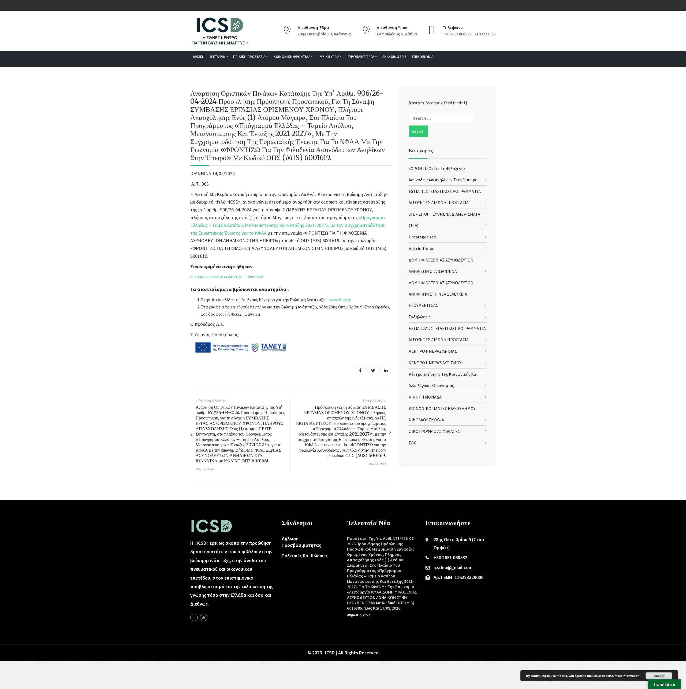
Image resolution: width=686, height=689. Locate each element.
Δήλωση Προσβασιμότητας (301, 542)
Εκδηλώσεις (420, 316)
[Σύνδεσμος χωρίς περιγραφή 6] (194, 617)
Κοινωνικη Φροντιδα (292, 56)
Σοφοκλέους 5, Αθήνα (396, 33)
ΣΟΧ (412, 442)
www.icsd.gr (340, 299)
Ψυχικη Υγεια (329, 56)
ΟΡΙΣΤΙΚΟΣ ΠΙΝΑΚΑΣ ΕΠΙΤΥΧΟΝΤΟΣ (216, 277)
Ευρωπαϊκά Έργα (361, 56)
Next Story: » (374, 400)
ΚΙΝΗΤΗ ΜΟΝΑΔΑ (425, 397)
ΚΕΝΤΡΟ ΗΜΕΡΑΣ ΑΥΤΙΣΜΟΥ (435, 362)
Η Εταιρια (218, 56)
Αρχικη (198, 56)
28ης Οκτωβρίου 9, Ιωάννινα (324, 33)
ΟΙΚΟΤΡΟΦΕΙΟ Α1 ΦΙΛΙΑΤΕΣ (434, 431)
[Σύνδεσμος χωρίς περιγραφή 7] (203, 617)
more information (627, 676)
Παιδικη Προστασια (249, 56)
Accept (659, 675)
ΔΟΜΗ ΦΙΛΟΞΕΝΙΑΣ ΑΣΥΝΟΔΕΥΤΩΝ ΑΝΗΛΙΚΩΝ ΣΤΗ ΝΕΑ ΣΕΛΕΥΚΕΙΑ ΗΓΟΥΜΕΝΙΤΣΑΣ (441, 294)
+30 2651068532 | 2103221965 (469, 33)
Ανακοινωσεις (394, 56)
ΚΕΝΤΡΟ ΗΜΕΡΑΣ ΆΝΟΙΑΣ (433, 351)
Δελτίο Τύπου (421, 248)
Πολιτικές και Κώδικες (305, 555)
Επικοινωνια (422, 56)
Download (255, 277)
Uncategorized (422, 237)
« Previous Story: (211, 400)
